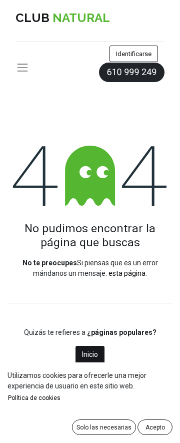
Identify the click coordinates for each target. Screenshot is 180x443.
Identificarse (134, 54)
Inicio (90, 354)
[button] (104, 427)
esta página (127, 273)
